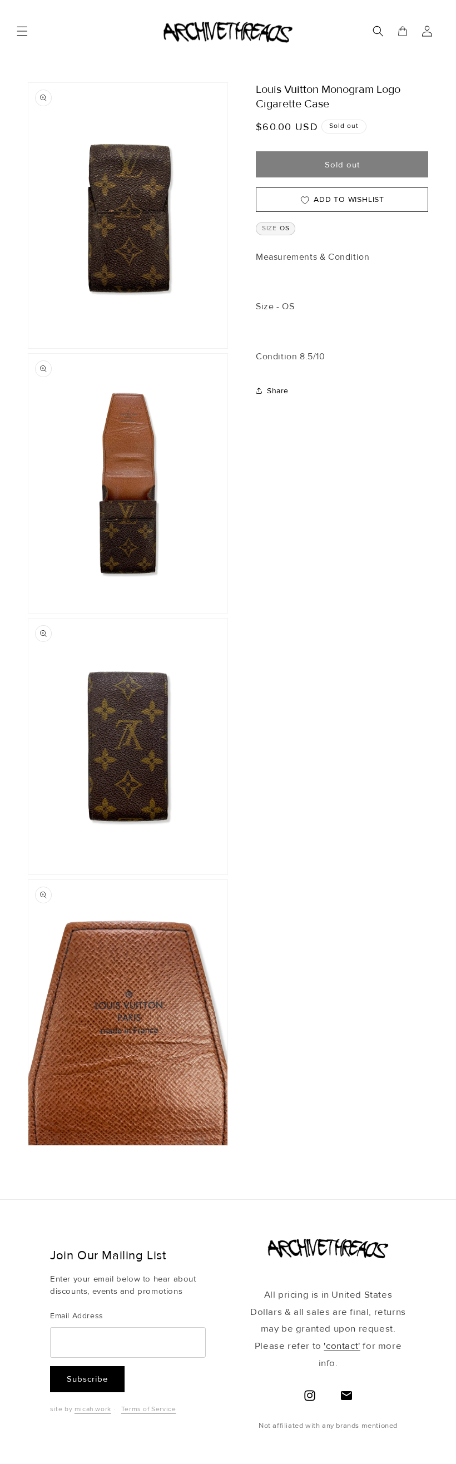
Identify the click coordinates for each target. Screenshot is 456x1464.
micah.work (93, 1409)
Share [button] (278, 390)
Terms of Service (148, 1409)
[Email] (346, 1395)
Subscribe (87, 1379)
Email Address (76, 1315)
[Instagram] (310, 1395)
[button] (22, 31)
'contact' (342, 1346)
